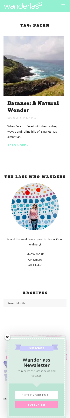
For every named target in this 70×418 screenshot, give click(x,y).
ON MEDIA (35, 259)
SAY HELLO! (35, 265)
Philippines (29, 117)
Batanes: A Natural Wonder (33, 107)
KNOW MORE (35, 254)
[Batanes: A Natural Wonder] (34, 66)
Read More (16, 145)
